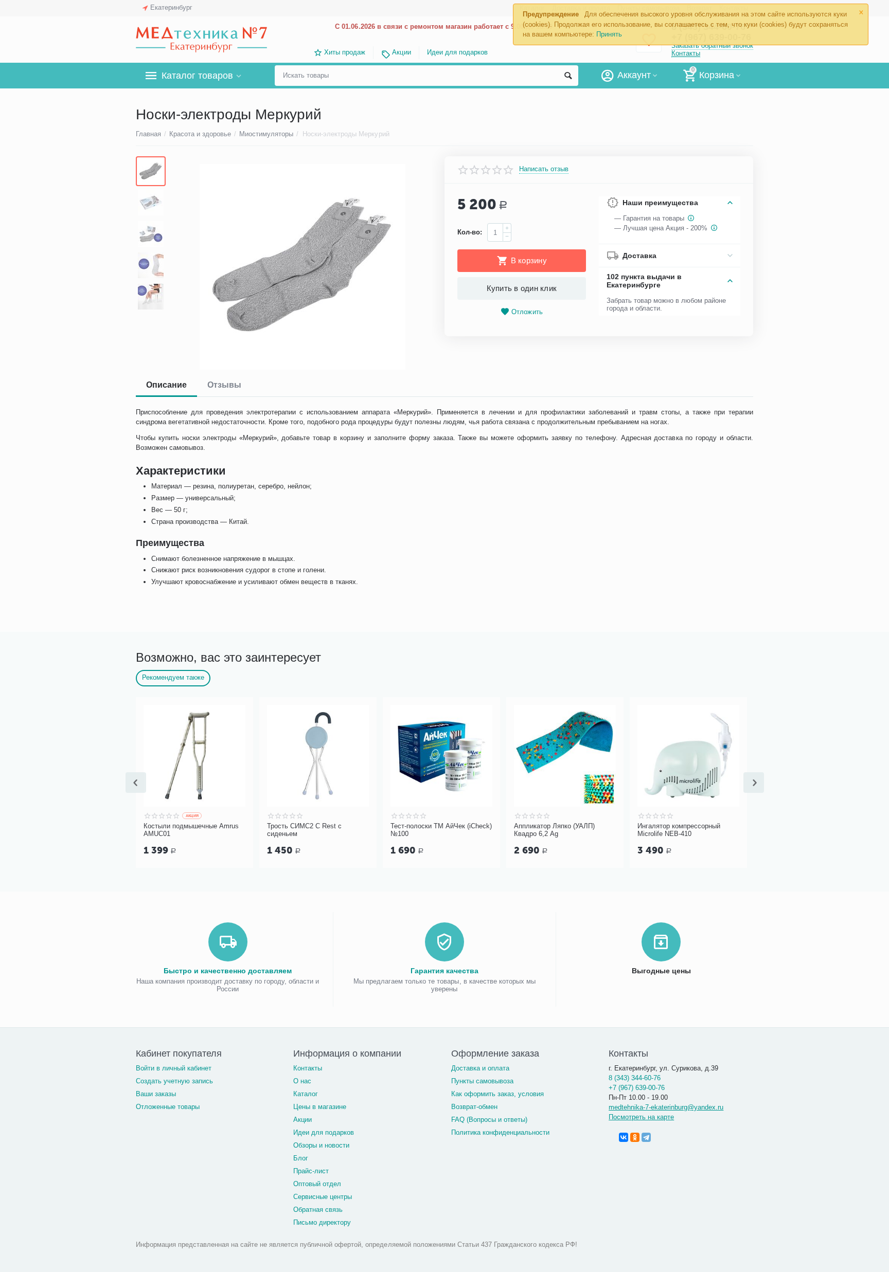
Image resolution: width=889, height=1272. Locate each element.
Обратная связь (318, 1209)
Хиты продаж (344, 52)
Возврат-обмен (474, 1107)
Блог (300, 1158)
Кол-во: (469, 232)
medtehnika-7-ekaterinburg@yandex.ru (666, 1107)
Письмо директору (322, 1222)
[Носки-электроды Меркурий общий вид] (302, 267)
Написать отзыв (543, 169)
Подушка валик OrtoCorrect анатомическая (506, 830)
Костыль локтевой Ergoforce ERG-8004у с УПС (384, 830)
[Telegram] (646, 1137)
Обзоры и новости (321, 1145)
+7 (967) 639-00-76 (637, 1088)
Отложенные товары (168, 1107)
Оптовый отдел (317, 1184)
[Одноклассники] (634, 1137)
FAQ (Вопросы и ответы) (489, 1119)
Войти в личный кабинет (173, 1068)
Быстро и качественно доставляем (228, 971)
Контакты (685, 53)
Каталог (305, 1094)
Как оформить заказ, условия (497, 1094)
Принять (609, 34)
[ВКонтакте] (623, 1137)
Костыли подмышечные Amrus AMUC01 (634, 830)
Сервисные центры (322, 1197)
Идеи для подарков (457, 52)
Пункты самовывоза (482, 1081)
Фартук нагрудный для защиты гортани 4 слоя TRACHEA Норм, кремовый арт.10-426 (267, 830)
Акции (401, 52)
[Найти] (568, 75)
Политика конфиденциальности (500, 1132)
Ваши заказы (156, 1094)
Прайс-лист (311, 1171)
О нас (302, 1081)
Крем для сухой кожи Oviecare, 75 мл (142, 830)
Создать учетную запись (174, 1081)
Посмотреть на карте (641, 1117)
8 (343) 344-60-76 (635, 1078)
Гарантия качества (444, 971)
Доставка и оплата (480, 1068)
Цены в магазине (319, 1107)
